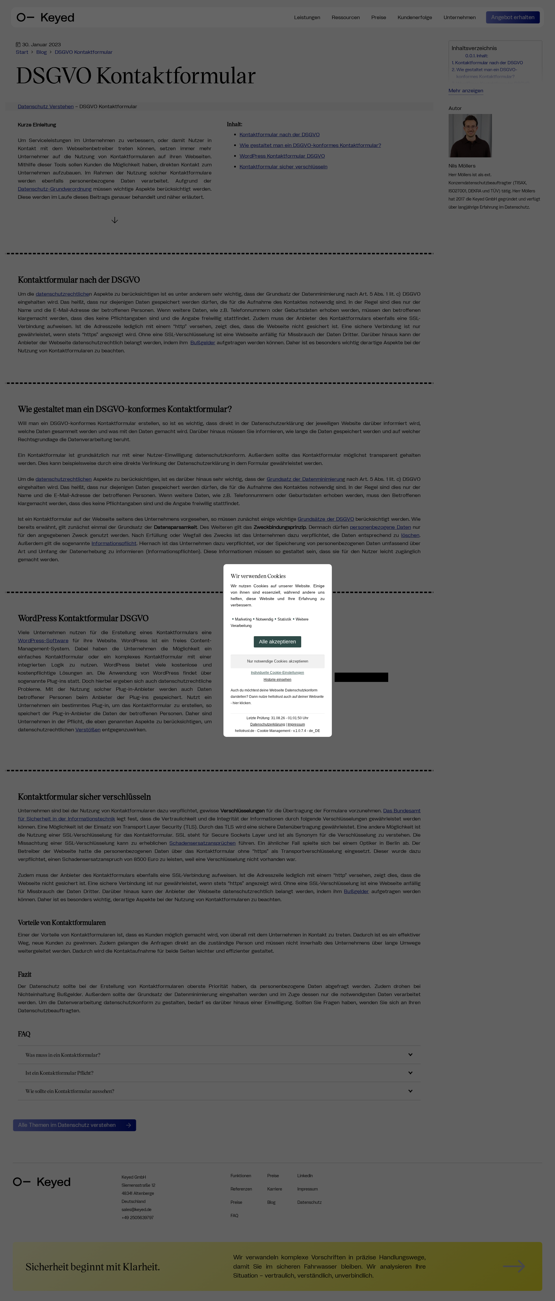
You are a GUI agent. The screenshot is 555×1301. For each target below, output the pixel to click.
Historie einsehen (277, 680)
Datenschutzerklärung (267, 724)
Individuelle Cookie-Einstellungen (277, 673)
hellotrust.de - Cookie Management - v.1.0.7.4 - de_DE (277, 731)
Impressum (296, 724)
